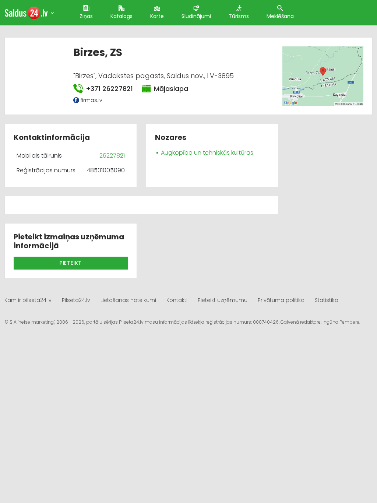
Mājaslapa (171, 88)
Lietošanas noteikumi (128, 300)
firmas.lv (91, 100)
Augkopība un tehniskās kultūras (207, 152)
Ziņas (86, 16)
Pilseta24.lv (76, 300)
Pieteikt (71, 263)
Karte (157, 16)
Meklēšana (280, 16)
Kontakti (176, 300)
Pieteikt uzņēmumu (222, 300)
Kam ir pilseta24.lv (28, 300)
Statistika (326, 300)
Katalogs (121, 16)
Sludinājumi (196, 16)
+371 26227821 (109, 88)
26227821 (112, 155)
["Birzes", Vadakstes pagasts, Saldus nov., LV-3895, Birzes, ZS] (322, 75)
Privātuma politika (281, 300)
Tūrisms (239, 16)
